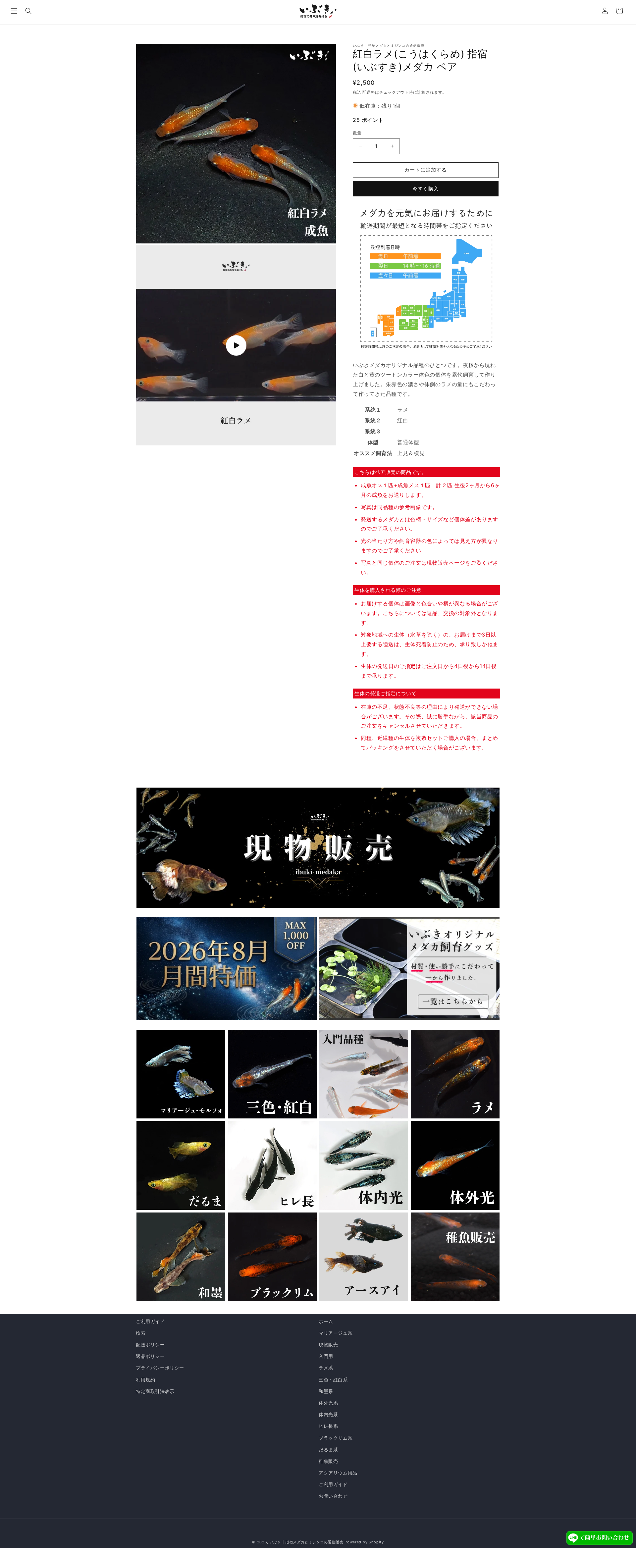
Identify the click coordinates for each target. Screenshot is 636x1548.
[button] (14, 11)
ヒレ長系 (328, 1426)
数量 (357, 132)
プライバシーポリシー (160, 1367)
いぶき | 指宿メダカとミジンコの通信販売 (307, 1542)
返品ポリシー (150, 1356)
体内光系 (328, 1414)
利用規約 (145, 1379)
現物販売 (328, 1344)
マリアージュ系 (335, 1333)
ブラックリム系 (335, 1438)
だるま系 (328, 1449)
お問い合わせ (333, 1496)
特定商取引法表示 (155, 1391)
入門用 (326, 1356)
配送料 (368, 92)
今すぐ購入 (425, 188)
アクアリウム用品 (338, 1472)
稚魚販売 (328, 1461)
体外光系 (328, 1403)
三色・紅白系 (333, 1379)
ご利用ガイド (150, 1321)
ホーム (326, 1321)
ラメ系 (326, 1367)
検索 (140, 1333)
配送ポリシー (150, 1344)
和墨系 (326, 1391)
